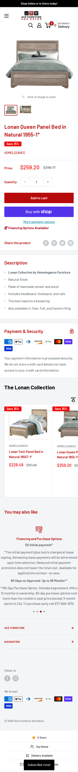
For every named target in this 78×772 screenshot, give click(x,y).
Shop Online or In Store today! (39, 3)
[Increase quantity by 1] (47, 181)
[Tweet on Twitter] (62, 243)
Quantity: (11, 182)
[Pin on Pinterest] (54, 243)
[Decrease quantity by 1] (24, 181)
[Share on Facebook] (46, 243)
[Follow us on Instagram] (16, 678)
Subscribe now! (39, 765)
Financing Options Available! (28, 228)
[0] (48, 25)
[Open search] (30, 25)
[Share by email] (71, 243)
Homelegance (14, 153)
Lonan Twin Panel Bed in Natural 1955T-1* (26, 454)
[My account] (39, 25)
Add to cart (39, 198)
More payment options (39, 222)
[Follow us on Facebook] (7, 678)
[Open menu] (6, 16)
